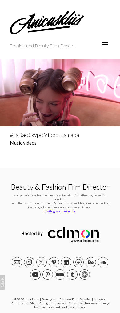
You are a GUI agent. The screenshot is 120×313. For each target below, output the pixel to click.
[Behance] (91, 262)
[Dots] (78, 262)
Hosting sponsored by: (60, 211)
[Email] (17, 262)
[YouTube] (35, 274)
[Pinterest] (47, 274)
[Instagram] (29, 262)
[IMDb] (60, 274)
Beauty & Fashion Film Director (60, 186)
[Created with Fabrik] (2, 282)
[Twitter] (41, 262)
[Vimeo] (54, 262)
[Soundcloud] (103, 262)
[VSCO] (84, 274)
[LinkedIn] (66, 262)
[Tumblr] (72, 274)
